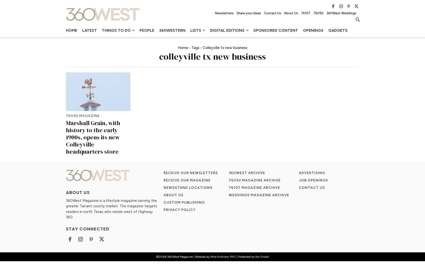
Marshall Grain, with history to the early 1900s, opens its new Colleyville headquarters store (93, 137)
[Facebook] (333, 6)
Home (183, 48)
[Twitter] (356, 6)
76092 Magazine (83, 116)
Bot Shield (262, 257)
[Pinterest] (348, 6)
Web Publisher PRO (223, 257)
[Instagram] (341, 6)
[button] (358, 20)
